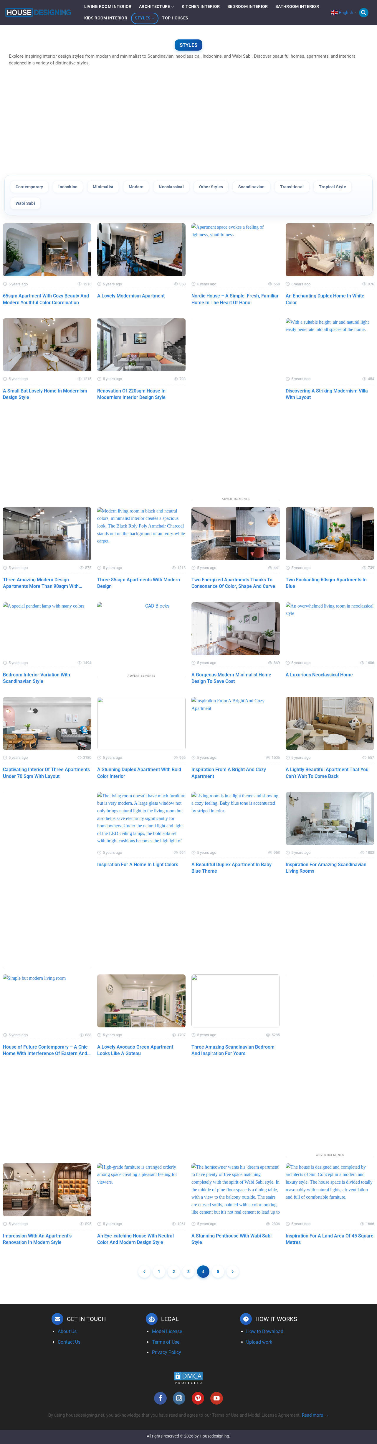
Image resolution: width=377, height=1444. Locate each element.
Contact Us (69, 1342)
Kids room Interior (105, 18)
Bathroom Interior (297, 6)
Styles (143, 18)
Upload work (259, 1342)
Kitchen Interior (201, 6)
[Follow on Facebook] (160, 1398)
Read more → (315, 1415)
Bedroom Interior (247, 6)
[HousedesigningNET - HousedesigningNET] (38, 12)
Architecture (154, 6)
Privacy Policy (166, 1352)
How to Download (264, 1331)
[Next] (232, 1271)
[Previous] (144, 1271)
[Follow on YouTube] (216, 1398)
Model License (167, 1331)
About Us (67, 1331)
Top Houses (175, 18)
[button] (363, 13)
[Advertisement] (188, 124)
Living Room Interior (108, 6)
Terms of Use (165, 1342)
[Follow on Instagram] (179, 1398)
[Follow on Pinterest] (198, 1398)
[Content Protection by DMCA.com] (188, 1378)
